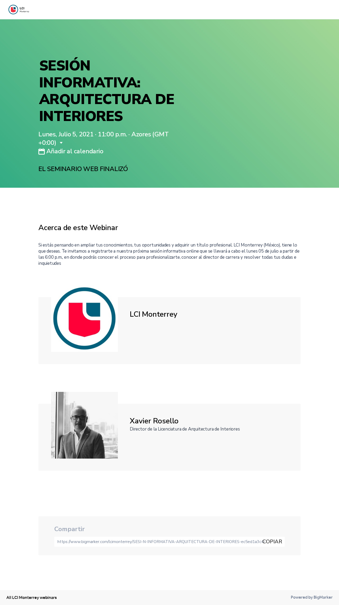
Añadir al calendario (74, 151)
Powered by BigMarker (312, 597)
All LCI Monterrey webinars (31, 597)
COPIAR (272, 541)
